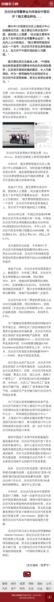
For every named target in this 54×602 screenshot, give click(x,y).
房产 (13, 588)
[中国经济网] (10, 3)
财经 (13, 583)
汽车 (4, 588)
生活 (31, 588)
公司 (48, 583)
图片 (48, 588)
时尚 (22, 588)
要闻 (4, 583)
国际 (39, 583)
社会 (39, 588)
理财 (31, 583)
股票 (22, 583)
